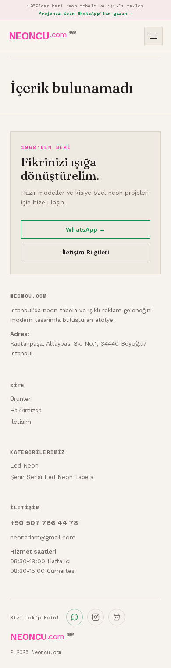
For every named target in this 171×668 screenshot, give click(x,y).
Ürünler (20, 398)
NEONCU (42, 36)
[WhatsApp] (74, 617)
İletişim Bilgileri (85, 252)
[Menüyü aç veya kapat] (153, 36)
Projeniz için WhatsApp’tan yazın (85, 13)
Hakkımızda (26, 410)
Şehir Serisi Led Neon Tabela (51, 476)
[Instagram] (95, 617)
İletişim (20, 421)
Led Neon (24, 465)
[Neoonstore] (116, 617)
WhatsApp (85, 229)
